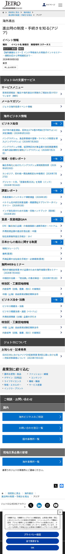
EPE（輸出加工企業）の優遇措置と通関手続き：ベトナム (29, 225)
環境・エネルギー (12, 384)
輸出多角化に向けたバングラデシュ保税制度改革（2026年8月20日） (29, 167)
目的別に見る (13, 12)
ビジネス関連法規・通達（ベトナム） (20, 311)
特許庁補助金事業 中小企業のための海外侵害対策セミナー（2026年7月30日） (30, 271)
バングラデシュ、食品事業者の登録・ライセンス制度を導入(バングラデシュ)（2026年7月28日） (30, 140)
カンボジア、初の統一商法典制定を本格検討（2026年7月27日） (29, 175)
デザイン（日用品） (13, 377)
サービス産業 (35, 384)
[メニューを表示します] (60, 5)
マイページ (50, 4)
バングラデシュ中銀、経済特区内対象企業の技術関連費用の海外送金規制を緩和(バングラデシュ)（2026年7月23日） (30, 150)
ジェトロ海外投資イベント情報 (17, 106)
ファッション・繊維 (38, 373)
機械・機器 (34, 381)
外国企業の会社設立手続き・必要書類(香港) (23, 258)
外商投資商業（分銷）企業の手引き (19, 316)
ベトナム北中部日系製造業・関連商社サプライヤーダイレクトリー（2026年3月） (29, 204)
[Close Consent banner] (60, 512)
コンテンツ (36, 377)
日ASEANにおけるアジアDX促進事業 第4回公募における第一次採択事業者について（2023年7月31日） (30, 356)
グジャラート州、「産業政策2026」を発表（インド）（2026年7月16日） (27, 183)
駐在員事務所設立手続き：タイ (17, 236)
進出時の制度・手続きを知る (20, 15)
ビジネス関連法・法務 (13, 306)
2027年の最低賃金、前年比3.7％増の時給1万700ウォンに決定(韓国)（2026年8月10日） (29, 131)
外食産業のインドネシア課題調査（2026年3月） (25, 197)
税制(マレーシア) (10, 248)
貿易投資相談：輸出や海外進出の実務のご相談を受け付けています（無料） (29, 94)
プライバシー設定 (32, 534)
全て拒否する (32, 541)
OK (32, 547)
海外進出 (27, 12)
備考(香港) (7, 253)
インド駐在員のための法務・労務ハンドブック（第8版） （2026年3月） (29, 212)
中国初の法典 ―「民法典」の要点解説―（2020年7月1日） (30, 278)
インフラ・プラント (13, 388)
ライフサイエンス (12, 381)
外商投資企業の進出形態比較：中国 (19, 231)
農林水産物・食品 (12, 373)
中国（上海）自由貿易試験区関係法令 (20, 294)
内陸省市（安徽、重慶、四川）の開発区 (21, 288)
